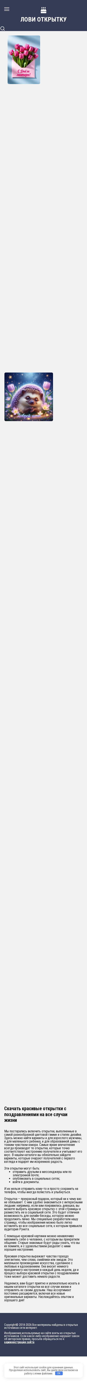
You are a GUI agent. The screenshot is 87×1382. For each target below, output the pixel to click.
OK (58, 1373)
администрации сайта (19, 1342)
